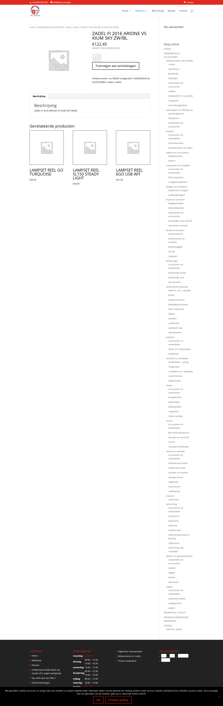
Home (125, 11)
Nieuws (171, 11)
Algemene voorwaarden (130, 651)
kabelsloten (174, 402)
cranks (171, 64)
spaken (172, 567)
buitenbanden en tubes (180, 147)
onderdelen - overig (178, 362)
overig (171, 251)
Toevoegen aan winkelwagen (116, 66)
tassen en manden (175, 451)
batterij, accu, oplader (179, 290)
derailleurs (173, 69)
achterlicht (173, 516)
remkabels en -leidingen (180, 371)
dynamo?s (173, 520)
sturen (169, 420)
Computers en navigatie (178, 165)
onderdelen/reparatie (177, 286)
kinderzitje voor (176, 277)
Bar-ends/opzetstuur (178, 432)
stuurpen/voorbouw (178, 446)
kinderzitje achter (177, 272)
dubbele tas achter (178, 463)
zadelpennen (175, 603)
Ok (98, 700)
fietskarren (173, 118)
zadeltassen (174, 491)
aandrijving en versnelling (179, 60)
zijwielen (172, 256)
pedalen (172, 318)
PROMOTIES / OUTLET (175, 612)
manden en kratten (178, 472)
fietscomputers (176, 177)
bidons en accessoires (177, 152)
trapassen (173, 100)
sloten (169, 385)
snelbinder (173, 323)
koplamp (172, 525)
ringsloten (173, 411)
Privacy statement (127, 660)
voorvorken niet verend (180, 220)
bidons (171, 160)
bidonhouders (175, 156)
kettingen (173, 78)
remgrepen (174, 366)
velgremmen (174, 380)
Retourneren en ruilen (129, 656)
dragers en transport (176, 186)
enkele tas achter (177, 467)
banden (170, 131)
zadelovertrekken (177, 598)
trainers (170, 496)
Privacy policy (118, 700)
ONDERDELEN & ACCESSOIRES (50, 27)
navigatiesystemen (177, 182)
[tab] (39, 96)
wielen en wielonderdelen (179, 556)
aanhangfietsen (176, 113)
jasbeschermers (176, 299)
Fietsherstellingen (41, 682)
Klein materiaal (176, 309)
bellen (171, 295)
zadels (68, 27)
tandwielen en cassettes (180, 95)
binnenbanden (176, 143)
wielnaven (173, 582)
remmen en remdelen (177, 358)
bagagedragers (176, 203)
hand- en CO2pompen (179, 349)
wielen (171, 577)
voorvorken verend (177, 225)
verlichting (171, 504)
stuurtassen (174, 486)
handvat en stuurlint (178, 437)
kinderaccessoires (175, 230)
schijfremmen (175, 376)
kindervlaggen (175, 246)
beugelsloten (175, 397)
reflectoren (173, 543)
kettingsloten (175, 406)
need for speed (174, 629)
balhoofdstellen (176, 207)
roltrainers (173, 499)
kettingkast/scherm (178, 304)
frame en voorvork (175, 199)
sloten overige (175, 416)
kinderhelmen (175, 233)
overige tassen (175, 477)
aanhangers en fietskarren (179, 110)
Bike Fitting (158, 11)
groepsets (173, 73)
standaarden (174, 332)
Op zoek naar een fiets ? (44, 678)
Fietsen (167, 48)
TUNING (168, 625)
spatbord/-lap (175, 327)
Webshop (140, 11)
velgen (171, 572)
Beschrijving (39, 96)
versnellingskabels (177, 105)
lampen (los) (174, 530)
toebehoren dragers (178, 190)
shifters (172, 91)
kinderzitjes (172, 260)
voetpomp (173, 353)
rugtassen (173, 481)
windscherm (174, 282)
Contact (183, 11)
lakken (171, 313)
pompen (170, 337)
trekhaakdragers (176, 195)
